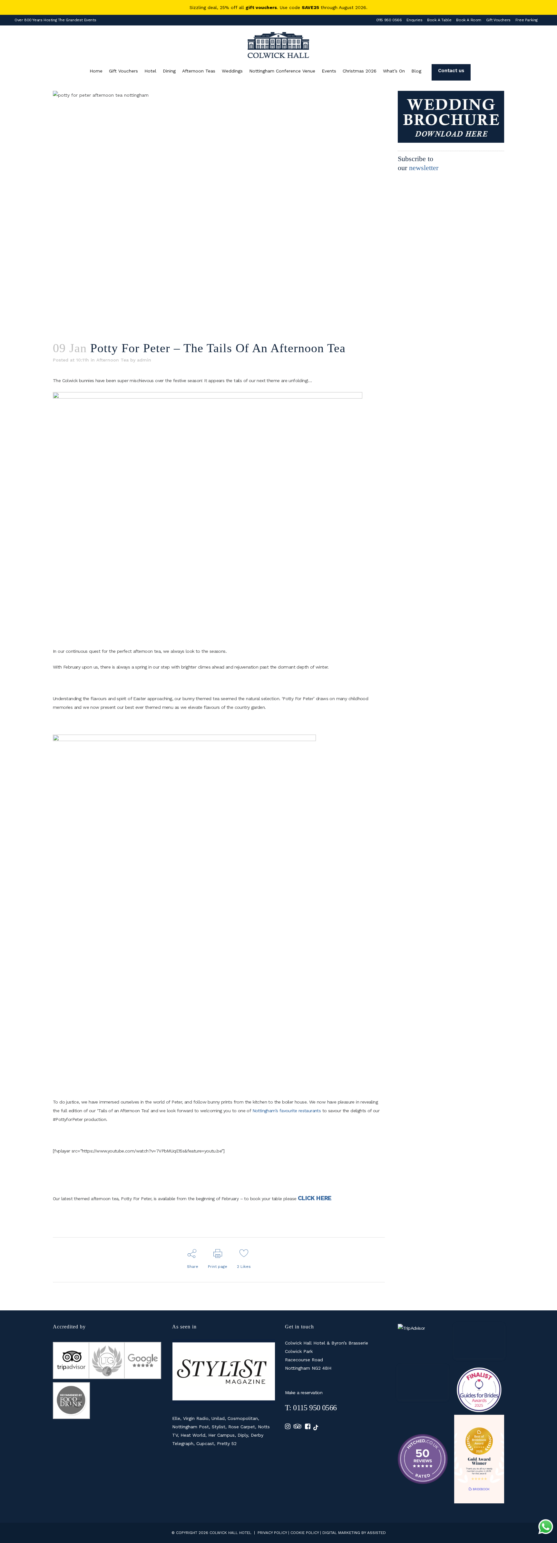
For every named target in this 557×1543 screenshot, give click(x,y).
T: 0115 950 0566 (311, 1407)
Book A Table (439, 20)
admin (144, 359)
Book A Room (468, 20)
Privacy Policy (272, 1532)
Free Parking (526, 20)
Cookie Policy (304, 1532)
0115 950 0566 (389, 20)
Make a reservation (303, 1392)
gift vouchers (261, 7)
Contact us (451, 70)
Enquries (414, 20)
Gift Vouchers (498, 20)
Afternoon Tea (112, 359)
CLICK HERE (315, 1198)
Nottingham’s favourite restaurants (286, 1110)
